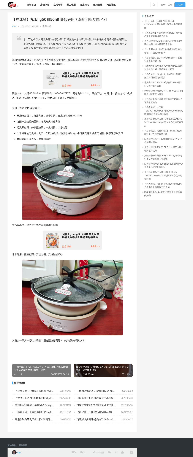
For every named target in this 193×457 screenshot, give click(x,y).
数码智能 (97, 4)
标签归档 (12, 445)
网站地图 (23, 445)
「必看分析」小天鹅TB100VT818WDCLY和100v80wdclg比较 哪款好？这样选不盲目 (163, 110)
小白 (14, 26)
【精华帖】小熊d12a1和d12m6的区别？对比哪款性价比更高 (105, 412)
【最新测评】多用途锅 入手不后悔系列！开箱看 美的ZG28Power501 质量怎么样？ (105, 398)
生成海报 (99, 452)
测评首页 (31, 4)
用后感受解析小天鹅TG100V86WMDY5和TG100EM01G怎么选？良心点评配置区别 (163, 122)
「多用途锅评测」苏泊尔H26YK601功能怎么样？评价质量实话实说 (105, 390)
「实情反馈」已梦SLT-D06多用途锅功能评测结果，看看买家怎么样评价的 (43, 390)
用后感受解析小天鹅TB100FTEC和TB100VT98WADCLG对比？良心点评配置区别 (163, 175)
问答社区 (111, 4)
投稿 (181, 4)
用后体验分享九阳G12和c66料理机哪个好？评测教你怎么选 (43, 419)
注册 (170, 4)
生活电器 (58, 4)
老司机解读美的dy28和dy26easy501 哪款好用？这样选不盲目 (43, 405)
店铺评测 (44, 4)
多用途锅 (47, 26)
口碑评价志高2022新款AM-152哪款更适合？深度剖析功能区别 (105, 405)
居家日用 (84, 4)
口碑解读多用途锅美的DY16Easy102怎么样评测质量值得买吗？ (105, 419)
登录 (163, 4)
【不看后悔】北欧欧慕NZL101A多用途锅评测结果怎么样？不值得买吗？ (43, 412)
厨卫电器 (71, 4)
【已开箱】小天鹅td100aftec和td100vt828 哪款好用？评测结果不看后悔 (163, 24)
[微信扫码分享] (109, 452)
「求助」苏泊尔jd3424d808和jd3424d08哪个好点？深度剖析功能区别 (43, 398)
